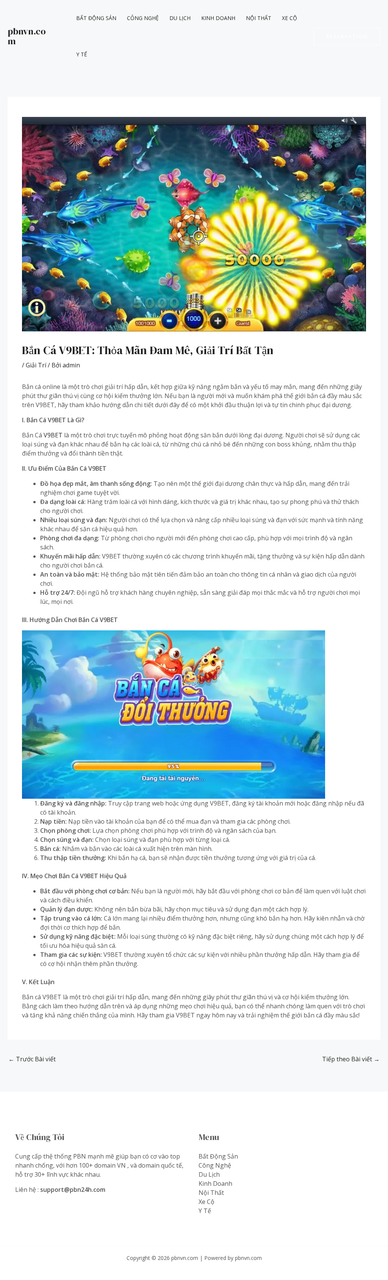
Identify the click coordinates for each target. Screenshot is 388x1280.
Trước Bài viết (32, 1059)
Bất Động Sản (96, 18)
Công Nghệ (143, 18)
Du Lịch (180, 18)
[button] (347, 36)
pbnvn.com (27, 36)
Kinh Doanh (218, 18)
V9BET (53, 435)
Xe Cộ (289, 18)
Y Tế (81, 54)
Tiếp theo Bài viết (351, 1059)
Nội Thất (258, 18)
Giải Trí (36, 365)
